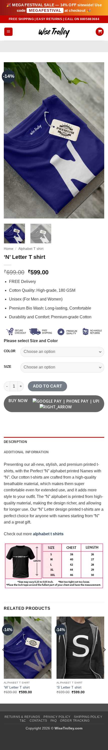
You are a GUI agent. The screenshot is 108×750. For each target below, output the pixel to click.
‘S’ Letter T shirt (69, 687)
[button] (8, 32)
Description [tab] (15, 442)
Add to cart (47, 386)
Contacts (38, 720)
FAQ (53, 720)
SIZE (7, 366)
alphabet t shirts (48, 534)
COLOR (9, 351)
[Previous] (12, 140)
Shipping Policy (88, 717)
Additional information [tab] (26, 452)
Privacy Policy (57, 717)
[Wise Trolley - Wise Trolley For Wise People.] (54, 32)
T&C (23, 720)
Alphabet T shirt (30, 249)
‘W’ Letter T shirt (17, 687)
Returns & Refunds (22, 717)
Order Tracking (75, 720)
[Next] (95, 140)
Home (8, 249)
